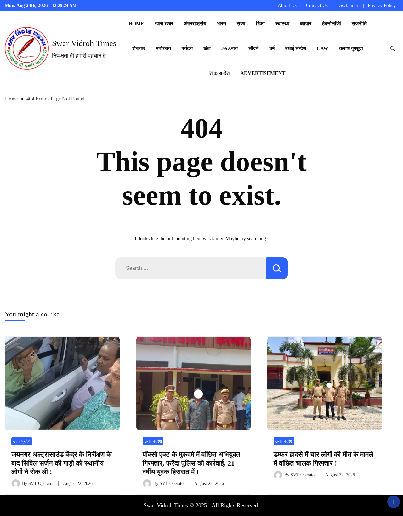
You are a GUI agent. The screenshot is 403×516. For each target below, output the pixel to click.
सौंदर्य (253, 48)
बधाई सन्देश (295, 48)
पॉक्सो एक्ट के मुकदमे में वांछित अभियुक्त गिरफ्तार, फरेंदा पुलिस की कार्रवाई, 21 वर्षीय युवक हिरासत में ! (191, 463)
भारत (221, 23)
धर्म (272, 48)
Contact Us (317, 5)
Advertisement (263, 73)
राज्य (241, 23)
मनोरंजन (163, 48)
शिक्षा (260, 23)
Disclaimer (347, 5)
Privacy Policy (382, 5)
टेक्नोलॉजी (331, 23)
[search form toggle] (392, 48)
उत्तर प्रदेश (22, 441)
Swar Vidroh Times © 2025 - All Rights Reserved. (201, 505)
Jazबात (229, 48)
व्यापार (305, 23)
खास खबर (164, 23)
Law (322, 48)
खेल (207, 48)
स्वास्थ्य (282, 23)
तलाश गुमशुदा (351, 48)
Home (136, 23)
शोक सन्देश (219, 73)
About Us (287, 5)
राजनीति (359, 23)
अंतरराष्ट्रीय (195, 23)
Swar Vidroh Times (84, 43)
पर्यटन (187, 48)
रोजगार (138, 48)
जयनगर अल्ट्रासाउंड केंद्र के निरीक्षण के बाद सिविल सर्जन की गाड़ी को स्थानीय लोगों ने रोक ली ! (61, 463)
